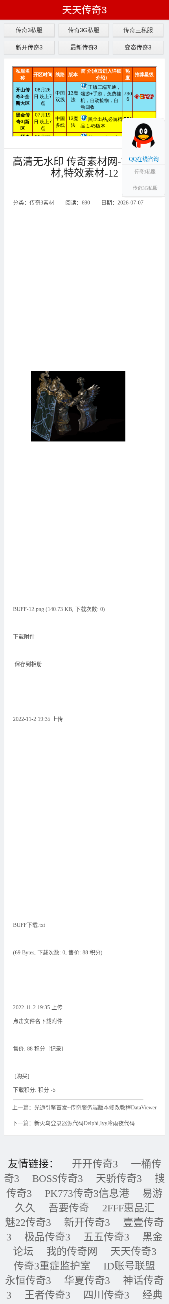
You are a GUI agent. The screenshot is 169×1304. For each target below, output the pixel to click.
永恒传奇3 (28, 1280)
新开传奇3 (29, 47)
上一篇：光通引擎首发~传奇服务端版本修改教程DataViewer (84, 1108)
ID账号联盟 (129, 1266)
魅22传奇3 (28, 1222)
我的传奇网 (71, 1251)
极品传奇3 (47, 1237)
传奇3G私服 (83, 30)
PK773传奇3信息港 (87, 1193)
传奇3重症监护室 (52, 1266)
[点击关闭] (156, 117)
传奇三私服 (138, 30)
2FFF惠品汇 (128, 1208)
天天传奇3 (84, 9)
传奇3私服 (29, 30)
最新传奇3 (83, 47)
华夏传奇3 (87, 1280)
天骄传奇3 (119, 1178)
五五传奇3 (106, 1237)
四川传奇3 (106, 1295)
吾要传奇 (68, 1208)
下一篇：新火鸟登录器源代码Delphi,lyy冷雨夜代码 (73, 1123)
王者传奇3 (47, 1295)
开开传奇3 (95, 1164)
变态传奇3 (138, 47)
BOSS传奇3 (57, 1178)
